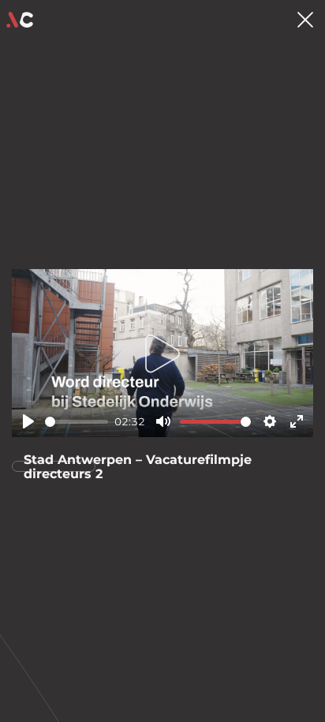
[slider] (76, 421)
